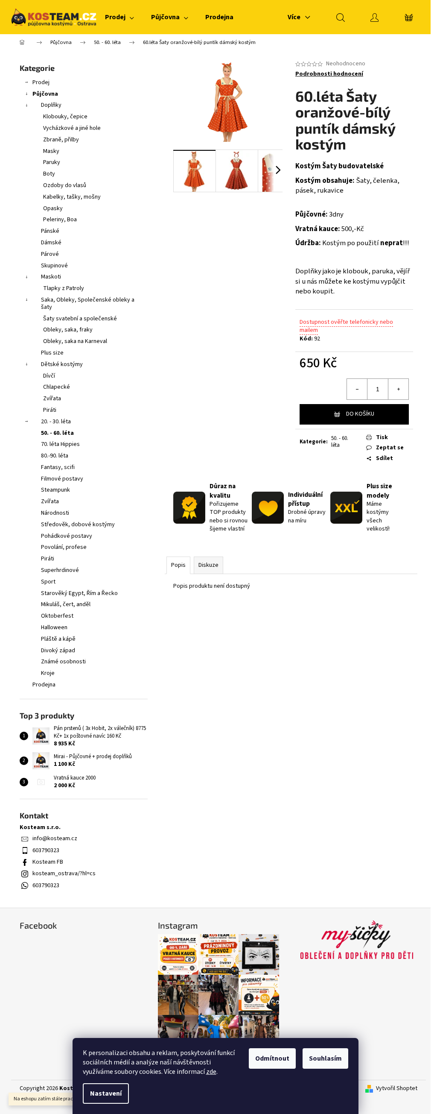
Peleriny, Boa (60, 219)
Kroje (48, 673)
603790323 (45, 850)
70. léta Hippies (60, 444)
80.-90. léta (54, 455)
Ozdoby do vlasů (64, 185)
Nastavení (106, 1093)
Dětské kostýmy (62, 364)
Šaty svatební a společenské (80, 318)
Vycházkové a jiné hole (72, 128)
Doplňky (51, 105)
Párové (50, 254)
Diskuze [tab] (208, 565)
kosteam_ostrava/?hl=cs (64, 873)
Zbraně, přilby (61, 139)
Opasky (53, 208)
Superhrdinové (60, 570)
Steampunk (55, 490)
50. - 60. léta (57, 433)
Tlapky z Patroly (63, 288)
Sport (48, 582)
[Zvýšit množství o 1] (398, 389)
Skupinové (54, 265)
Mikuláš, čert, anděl (65, 604)
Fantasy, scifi (58, 467)
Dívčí (49, 376)
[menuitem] (119, 17)
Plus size (52, 353)
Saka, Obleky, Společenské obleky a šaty (87, 303)
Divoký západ (58, 650)
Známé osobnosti (63, 661)
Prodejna (43, 684)
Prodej (41, 82)
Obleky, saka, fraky (68, 329)
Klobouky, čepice (65, 116)
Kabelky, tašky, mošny (72, 197)
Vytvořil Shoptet (396, 1089)
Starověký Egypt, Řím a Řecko (79, 593)
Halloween (54, 627)
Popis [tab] (178, 565)
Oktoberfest (57, 616)
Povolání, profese (64, 547)
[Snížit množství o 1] (357, 389)
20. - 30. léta (56, 421)
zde (211, 1071)
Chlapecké (56, 387)
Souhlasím (325, 1058)
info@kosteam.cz (54, 838)
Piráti (49, 410)
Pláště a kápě (58, 639)
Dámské (51, 242)
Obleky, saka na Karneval (75, 341)
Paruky (51, 162)
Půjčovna (45, 94)
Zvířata (52, 398)
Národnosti (55, 513)
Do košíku (360, 414)
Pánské (50, 231)
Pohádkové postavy (66, 536)
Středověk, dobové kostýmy (78, 524)
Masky (51, 151)
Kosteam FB (47, 862)
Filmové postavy (62, 479)
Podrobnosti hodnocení (329, 74)
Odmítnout (272, 1058)
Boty (49, 174)
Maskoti (51, 277)
